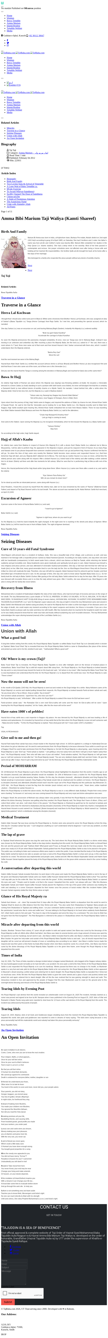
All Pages (11, 206)
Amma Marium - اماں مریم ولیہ (33, 153)
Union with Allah (14, 135)
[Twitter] (8, 43)
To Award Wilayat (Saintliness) (20, 191)
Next (30, 265)
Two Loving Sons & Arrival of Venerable (25, 184)
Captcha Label (7, 1286)
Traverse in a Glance (16, 130)
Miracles (10, 128)
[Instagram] (8, 45)
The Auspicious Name (17, 201)
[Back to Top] (2, 3)
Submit (8, 1302)
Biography (11, 179)
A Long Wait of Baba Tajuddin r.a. (22, 186)
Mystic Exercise (14, 189)
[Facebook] (7, 40)
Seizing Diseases (14, 133)
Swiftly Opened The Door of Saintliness (24, 194)
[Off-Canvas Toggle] (2, 6)
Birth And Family (14, 181)
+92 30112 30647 (36, 35)
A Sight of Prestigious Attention (21, 199)
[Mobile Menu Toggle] (2, 11)
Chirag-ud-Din (13, 196)
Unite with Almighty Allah (18, 204)
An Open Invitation (15, 138)
